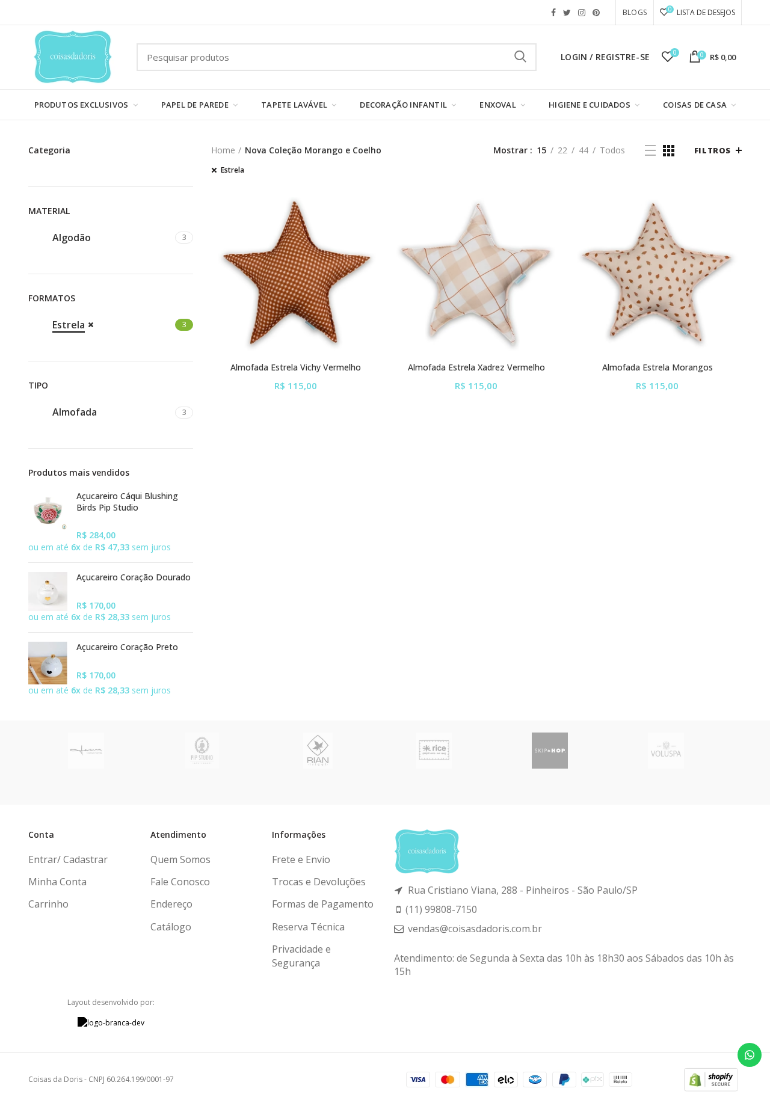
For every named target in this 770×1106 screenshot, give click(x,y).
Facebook (553, 12)
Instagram (581, 12)
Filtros (712, 150)
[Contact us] (750, 1055)
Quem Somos (180, 859)
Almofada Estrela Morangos (657, 367)
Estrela (232, 170)
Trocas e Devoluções (319, 881)
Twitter (566, 12)
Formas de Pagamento (323, 904)
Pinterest (596, 12)
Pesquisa (520, 57)
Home (223, 150)
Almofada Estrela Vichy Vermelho (295, 367)
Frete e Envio (301, 859)
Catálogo (170, 926)
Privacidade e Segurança (301, 955)
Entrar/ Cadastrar (68, 859)
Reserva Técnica (308, 926)
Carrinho (48, 904)
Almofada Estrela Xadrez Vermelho (476, 367)
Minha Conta (57, 881)
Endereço (171, 904)
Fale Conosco (180, 881)
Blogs (635, 12)
